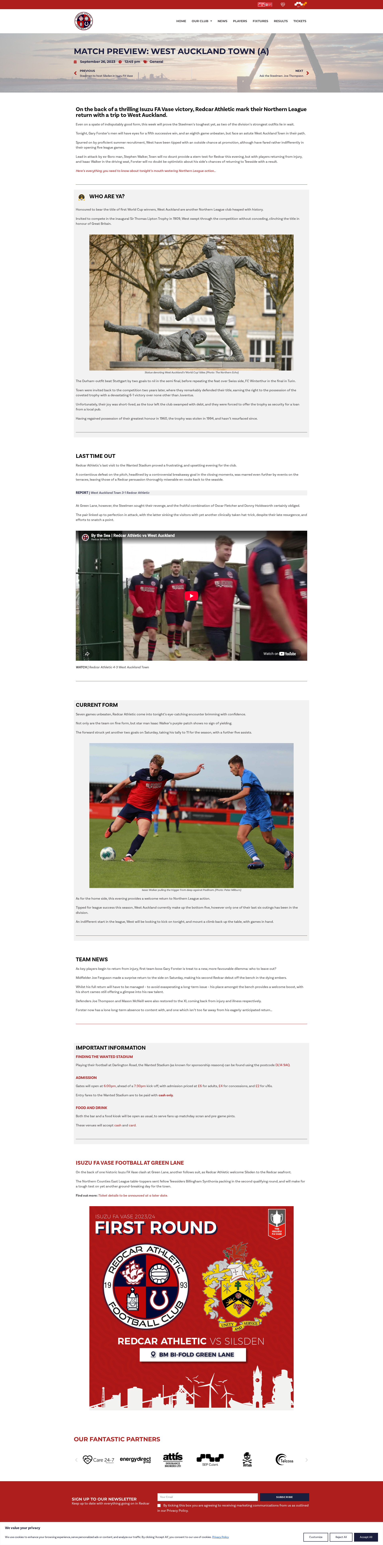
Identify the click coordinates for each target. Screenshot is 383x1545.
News (222, 21)
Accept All (366, 1537)
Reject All (341, 1537)
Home (181, 21)
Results (281, 21)
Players (240, 21)
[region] (191, 1533)
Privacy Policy (220, 1537)
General (156, 62)
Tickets (299, 21)
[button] (76, 1459)
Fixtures (260, 21)
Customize (315, 1537)
